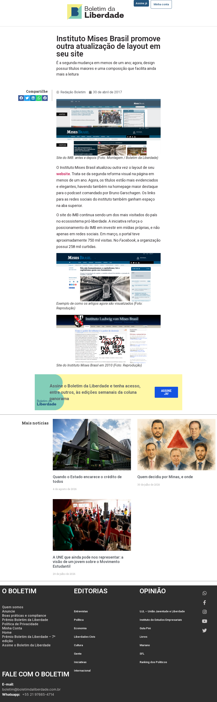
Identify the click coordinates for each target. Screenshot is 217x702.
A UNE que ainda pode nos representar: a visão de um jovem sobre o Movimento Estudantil (88, 561)
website (63, 174)
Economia (80, 628)
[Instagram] (204, 612)
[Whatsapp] (204, 593)
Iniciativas (80, 662)
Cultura (78, 645)
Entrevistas (81, 611)
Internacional (82, 670)
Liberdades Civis (84, 636)
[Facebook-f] (204, 602)
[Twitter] (204, 630)
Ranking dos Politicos (153, 662)
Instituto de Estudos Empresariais (161, 619)
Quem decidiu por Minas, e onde (165, 477)
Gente (78, 653)
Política (78, 619)
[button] (21, 98)
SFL (142, 653)
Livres (143, 636)
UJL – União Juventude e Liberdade (162, 611)
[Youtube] (204, 621)
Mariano (145, 645)
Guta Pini (145, 628)
